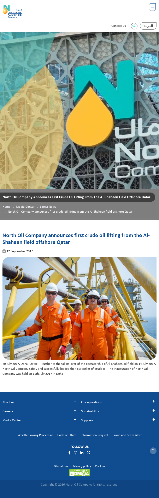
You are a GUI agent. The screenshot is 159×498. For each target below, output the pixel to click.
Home (6, 206)
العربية (148, 26)
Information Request (94, 435)
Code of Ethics (66, 435)
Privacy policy (81, 466)
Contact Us (118, 26)
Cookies (100, 466)
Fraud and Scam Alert (127, 435)
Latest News (48, 206)
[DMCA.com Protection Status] (79, 472)
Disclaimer (61, 466)
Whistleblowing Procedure (35, 435)
